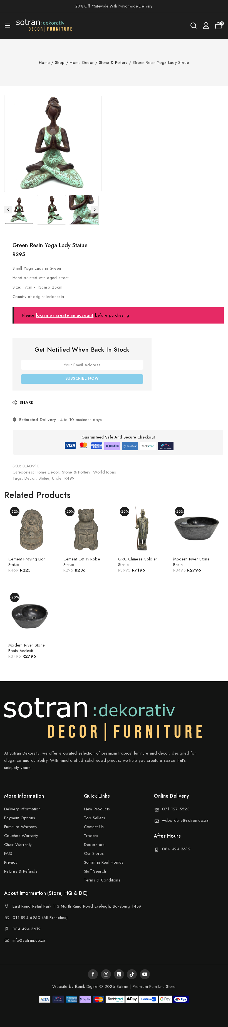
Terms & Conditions (102, 880)
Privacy (11, 862)
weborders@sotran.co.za (185, 820)
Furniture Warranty (20, 827)
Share (26, 402)
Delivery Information (22, 809)
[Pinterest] (119, 974)
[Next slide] (95, 209)
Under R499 (63, 478)
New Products (97, 809)
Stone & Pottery (76, 472)
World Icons (104, 472)
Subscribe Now (82, 378)
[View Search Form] (193, 25)
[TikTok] (132, 974)
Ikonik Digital (85, 986)
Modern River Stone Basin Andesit (26, 648)
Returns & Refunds (21, 871)
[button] (19, 210)
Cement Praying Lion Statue (27, 562)
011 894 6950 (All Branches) (40, 918)
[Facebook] (93, 974)
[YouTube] (145, 974)
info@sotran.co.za (29, 940)
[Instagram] (106, 974)
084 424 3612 (176, 849)
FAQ (8, 853)
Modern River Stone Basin (191, 562)
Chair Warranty (18, 844)
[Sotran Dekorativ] (44, 25)
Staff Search (95, 871)
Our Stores (94, 853)
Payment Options (19, 818)
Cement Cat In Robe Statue (81, 562)
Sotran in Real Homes (104, 862)
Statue (44, 478)
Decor (30, 478)
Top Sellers (94, 818)
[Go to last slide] (8, 209)
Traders (91, 836)
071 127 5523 (176, 809)
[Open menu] (7, 25)
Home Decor (47, 472)
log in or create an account (64, 315)
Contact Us (94, 827)
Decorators (94, 844)
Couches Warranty (21, 836)
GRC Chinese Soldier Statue (137, 562)
